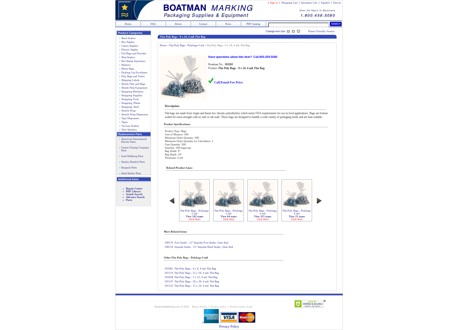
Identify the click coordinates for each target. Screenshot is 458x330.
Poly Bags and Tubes (133, 76)
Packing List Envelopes (134, 72)
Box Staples (127, 42)
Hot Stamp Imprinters (133, 61)
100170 (169, 242)
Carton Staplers (129, 45)
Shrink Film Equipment (134, 87)
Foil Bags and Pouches (133, 53)
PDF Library (133, 191)
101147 (169, 281)
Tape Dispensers (130, 118)
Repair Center (134, 188)
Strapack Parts (129, 167)
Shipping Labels (130, 80)
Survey (337, 2)
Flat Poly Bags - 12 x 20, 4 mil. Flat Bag (197, 272)
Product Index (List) (241, 306)
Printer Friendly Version (321, 31)
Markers (125, 64)
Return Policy (199, 306)
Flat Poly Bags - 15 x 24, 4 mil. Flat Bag (197, 285)
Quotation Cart (309, 2)
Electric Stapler (129, 49)
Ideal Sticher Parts (131, 173)
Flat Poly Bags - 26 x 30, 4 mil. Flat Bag (197, 281)
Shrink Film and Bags (133, 83)
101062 (169, 268)
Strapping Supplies (131, 95)
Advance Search (135, 197)
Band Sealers (128, 38)
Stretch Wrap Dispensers (134, 114)
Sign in (274, 2)
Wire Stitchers (129, 129)
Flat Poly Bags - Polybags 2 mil (194, 215)
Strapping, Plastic (131, 103)
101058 (169, 277)
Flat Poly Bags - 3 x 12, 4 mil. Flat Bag (196, 277)
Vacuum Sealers (130, 125)
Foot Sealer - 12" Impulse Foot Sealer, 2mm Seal (201, 242)
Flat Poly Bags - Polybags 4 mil (186, 45)
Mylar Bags (127, 68)
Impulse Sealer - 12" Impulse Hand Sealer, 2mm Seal (204, 246)
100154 (169, 246)
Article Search (134, 194)
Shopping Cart (289, 2)
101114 (169, 272)
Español (325, 2)
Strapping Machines (132, 91)
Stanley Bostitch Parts (133, 161)
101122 (169, 285)
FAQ (153, 23)
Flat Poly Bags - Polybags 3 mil (228, 215)
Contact (203, 23)
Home (128, 23)
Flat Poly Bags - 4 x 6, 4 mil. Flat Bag (195, 268)
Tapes (124, 122)
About (178, 23)
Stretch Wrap (128, 110)
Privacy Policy (229, 326)
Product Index (218, 306)
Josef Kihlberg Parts (132, 156)
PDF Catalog (253, 23)
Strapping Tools (130, 99)
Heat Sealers (128, 57)
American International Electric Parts (133, 140)
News (228, 23)
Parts (129, 199)
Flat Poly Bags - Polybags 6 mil (297, 215)
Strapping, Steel (130, 106)
